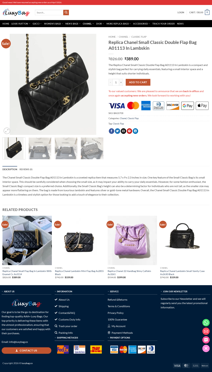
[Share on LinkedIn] (135, 131)
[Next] (97, 84)
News (180, 23)
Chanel (87, 23)
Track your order (163, 23)
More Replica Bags (117, 23)
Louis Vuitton (19, 23)
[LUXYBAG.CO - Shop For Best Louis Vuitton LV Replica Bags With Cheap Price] (16, 12)
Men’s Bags (71, 23)
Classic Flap (139, 36)
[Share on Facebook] (111, 131)
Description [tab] (9, 169)
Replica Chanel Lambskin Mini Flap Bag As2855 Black (79, 273)
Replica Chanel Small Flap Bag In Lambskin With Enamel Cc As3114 (27, 273)
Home (5, 23)
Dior (99, 23)
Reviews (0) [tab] (26, 169)
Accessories (140, 23)
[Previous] (9, 84)
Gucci (36, 23)
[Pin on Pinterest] (129, 131)
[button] (181, 12)
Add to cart (138, 82)
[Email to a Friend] (123, 131)
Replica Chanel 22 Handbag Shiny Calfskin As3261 (129, 273)
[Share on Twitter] (117, 131)
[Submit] (66, 12)
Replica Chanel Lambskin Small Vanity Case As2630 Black (182, 273)
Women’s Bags (52, 23)
